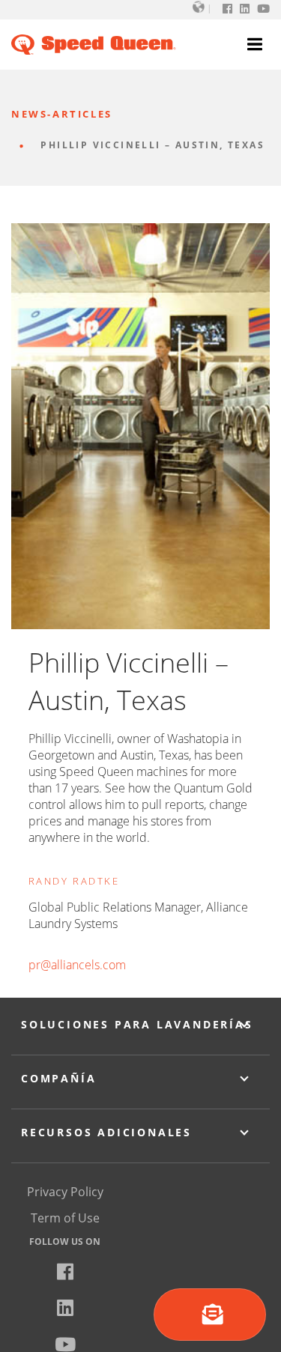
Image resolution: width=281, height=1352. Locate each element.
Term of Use (65, 1218)
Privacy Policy (65, 1191)
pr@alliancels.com (77, 965)
